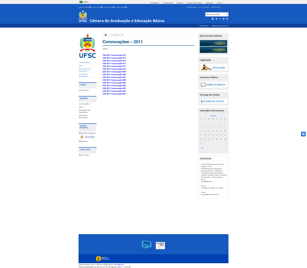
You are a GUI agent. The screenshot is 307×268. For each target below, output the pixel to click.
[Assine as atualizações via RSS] (227, 19)
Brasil (86, 2)
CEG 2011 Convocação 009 (114, 71)
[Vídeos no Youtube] (220, 19)
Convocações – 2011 (117, 35)
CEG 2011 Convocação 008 (114, 74)
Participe (180, 3)
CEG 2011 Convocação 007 (114, 77)
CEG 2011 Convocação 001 (114, 94)
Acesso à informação (194, 3)
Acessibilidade (191, 7)
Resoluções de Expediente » (84, 70)
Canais (219, 3)
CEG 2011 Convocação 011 (114, 66)
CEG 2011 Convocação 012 (114, 63)
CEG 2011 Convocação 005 (114, 82)
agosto (213, 116)
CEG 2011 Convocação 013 (114, 60)
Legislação (209, 3)
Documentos (84, 90)
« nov (202, 147)
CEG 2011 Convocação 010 (114, 69)
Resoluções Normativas (83, 75)
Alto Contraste (204, 7)
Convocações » (85, 62)
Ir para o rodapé (121, 7)
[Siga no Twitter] (216, 19)
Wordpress (119, 264)
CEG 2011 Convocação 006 (114, 80)
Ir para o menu (97, 7)
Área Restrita (204, 26)
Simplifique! (154, 3)
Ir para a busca (109, 7)
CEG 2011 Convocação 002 (114, 91)
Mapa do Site (215, 7)
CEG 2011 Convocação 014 (114, 58)
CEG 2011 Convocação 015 (114, 55)
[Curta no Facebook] (213, 19)
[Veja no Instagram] (224, 19)
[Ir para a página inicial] (105, 35)
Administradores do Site (219, 26)
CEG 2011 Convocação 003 (114, 88)
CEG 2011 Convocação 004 (114, 85)
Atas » (81, 65)
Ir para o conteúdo (85, 7)
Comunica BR (168, 3)
